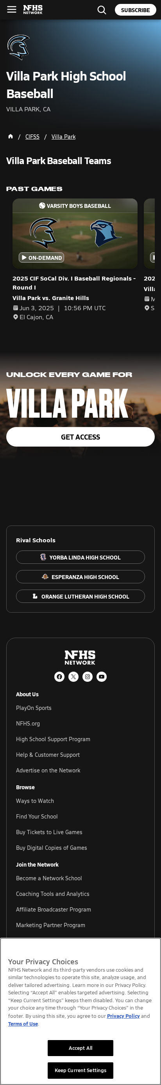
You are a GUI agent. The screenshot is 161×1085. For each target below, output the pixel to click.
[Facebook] (59, 677)
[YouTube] (102, 677)
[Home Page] (10, 136)
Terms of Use (23, 1023)
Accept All (80, 1047)
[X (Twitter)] (73, 677)
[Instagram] (87, 677)
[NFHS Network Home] (33, 9)
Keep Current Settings (81, 1070)
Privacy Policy (123, 1015)
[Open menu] (12, 9)
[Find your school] (102, 10)
